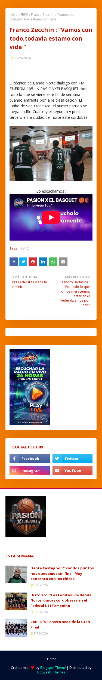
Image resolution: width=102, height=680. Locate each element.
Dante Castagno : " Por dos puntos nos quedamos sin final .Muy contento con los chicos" (62, 573)
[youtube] (72, 470)
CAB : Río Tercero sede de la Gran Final (60, 624)
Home (52, 659)
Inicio (14, 14)
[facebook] (30, 458)
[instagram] (30, 470)
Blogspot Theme (53, 667)
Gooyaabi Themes (51, 672)
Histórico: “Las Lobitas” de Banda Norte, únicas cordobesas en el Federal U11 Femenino (60, 600)
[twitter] (72, 458)
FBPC (24, 14)
